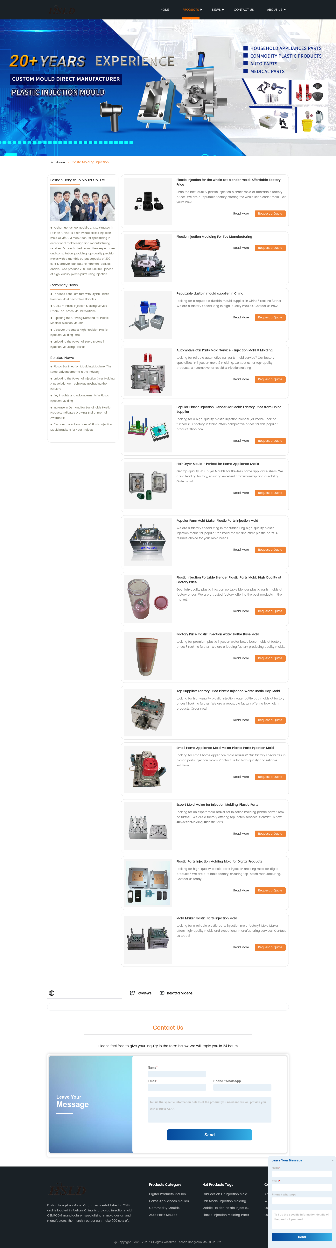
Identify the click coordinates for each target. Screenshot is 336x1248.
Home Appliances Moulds (169, 1201)
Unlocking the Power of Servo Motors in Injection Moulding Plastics (77, 344)
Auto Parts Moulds (163, 1215)
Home (164, 9)
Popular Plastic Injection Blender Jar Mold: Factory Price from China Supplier (229, 409)
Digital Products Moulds (167, 1194)
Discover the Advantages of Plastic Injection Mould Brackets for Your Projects (81, 427)
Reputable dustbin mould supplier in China (210, 293)
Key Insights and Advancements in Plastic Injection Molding (79, 398)
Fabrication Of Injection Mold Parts (224, 1194)
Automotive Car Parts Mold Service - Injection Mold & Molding (225, 350)
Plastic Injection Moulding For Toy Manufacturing (214, 236)
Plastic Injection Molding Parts (225, 1215)
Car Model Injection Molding (224, 1201)
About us (274, 9)
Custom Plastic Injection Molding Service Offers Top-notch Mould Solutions (78, 308)
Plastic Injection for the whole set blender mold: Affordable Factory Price (229, 182)
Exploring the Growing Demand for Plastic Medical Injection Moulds (79, 320)
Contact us (244, 9)
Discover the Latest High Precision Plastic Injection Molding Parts (79, 332)
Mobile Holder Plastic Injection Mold (225, 1208)
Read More (241, 214)
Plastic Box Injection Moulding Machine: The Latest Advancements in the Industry (80, 369)
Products (191, 9)
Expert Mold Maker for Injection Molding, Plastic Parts (217, 804)
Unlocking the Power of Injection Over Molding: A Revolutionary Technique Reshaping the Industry (82, 383)
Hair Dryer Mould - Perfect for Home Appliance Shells (218, 463)
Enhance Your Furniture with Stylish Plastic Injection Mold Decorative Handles (79, 296)
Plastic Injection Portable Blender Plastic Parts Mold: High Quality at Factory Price (229, 580)
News (216, 9)
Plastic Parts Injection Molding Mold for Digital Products (219, 861)
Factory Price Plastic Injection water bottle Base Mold (218, 634)
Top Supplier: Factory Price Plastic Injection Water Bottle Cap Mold (228, 691)
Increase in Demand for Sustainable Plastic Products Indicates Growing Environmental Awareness (80, 412)
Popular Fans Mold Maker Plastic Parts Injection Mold (217, 520)
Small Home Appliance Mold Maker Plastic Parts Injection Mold (225, 747)
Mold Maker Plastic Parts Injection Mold (207, 918)
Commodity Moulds (164, 1208)
